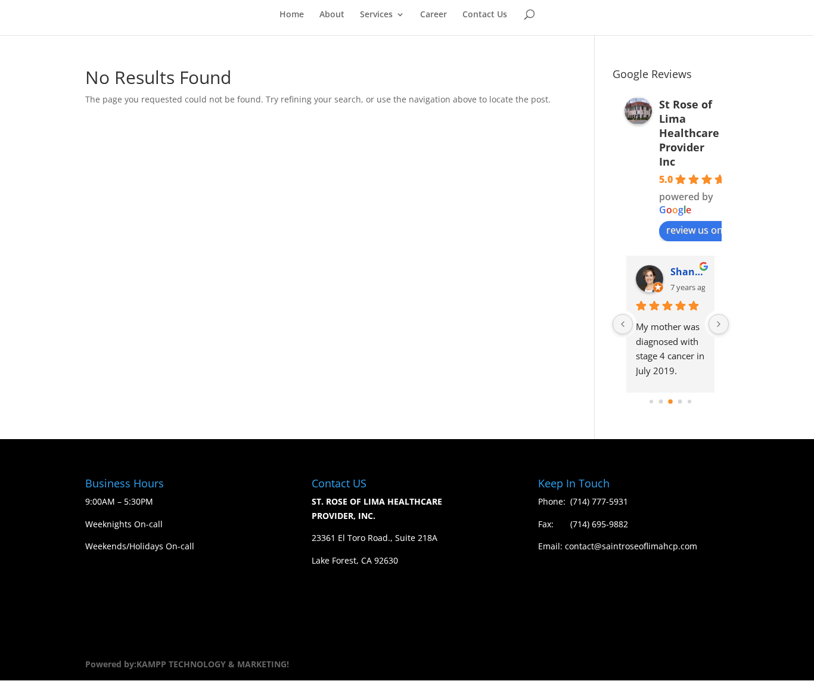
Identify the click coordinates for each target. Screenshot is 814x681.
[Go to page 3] (680, 402)
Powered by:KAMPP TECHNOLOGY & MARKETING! (187, 664)
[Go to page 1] (661, 402)
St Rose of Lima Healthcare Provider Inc (689, 133)
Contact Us (484, 15)
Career (433, 15)
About (331, 15)
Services (376, 15)
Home (291, 15)
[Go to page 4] (689, 401)
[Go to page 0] (651, 401)
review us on (694, 230)
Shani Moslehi (687, 271)
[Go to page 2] (670, 401)
